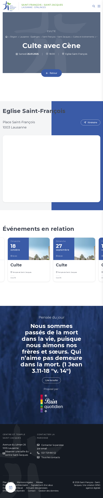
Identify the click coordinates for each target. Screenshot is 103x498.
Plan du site (8, 482)
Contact (31, 491)
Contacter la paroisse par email (50, 447)
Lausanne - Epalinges (33, 7)
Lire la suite (51, 380)
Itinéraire (92, 122)
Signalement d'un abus (42, 485)
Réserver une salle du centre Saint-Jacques (17, 453)
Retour (53, 73)
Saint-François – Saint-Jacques (42, 5)
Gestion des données (48, 491)
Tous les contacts (50, 457)
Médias (39, 482)
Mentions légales (25, 482)
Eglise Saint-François (75, 54)
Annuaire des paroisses (36, 488)
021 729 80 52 (48, 453)
